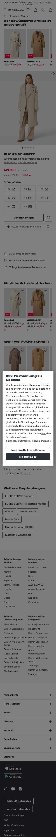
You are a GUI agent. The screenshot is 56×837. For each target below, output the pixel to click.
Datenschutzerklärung (29, 441)
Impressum (46, 441)
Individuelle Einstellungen (28, 450)
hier (43, 433)
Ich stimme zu (28, 457)
